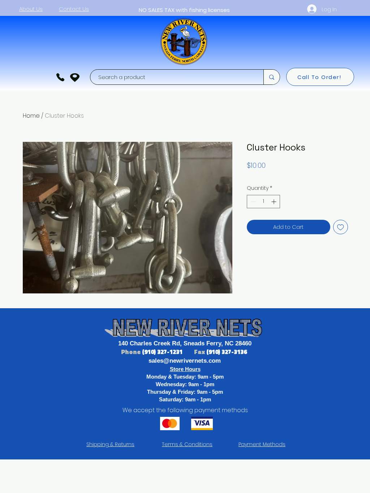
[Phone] (60, 77)
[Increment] (274, 201)
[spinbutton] (263, 201)
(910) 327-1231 (163, 352)
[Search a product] (271, 77)
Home (31, 116)
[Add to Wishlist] (340, 227)
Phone (131, 352)
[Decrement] (252, 201)
